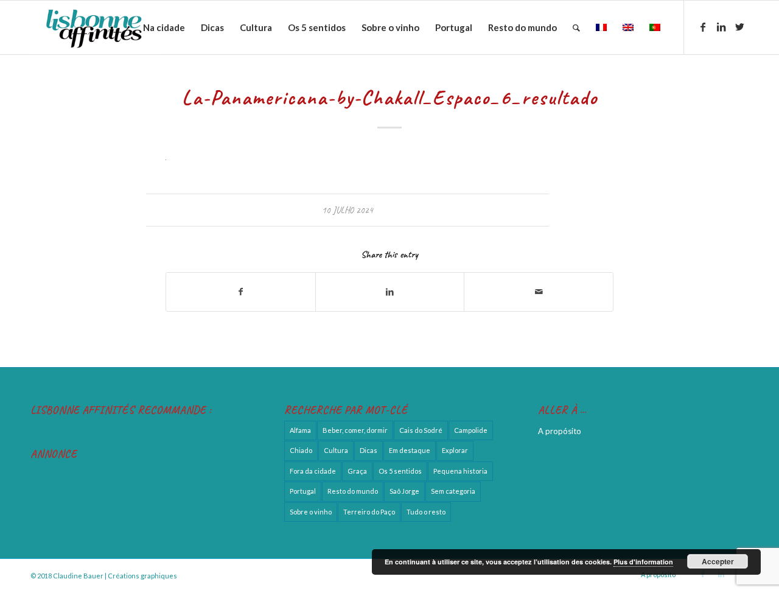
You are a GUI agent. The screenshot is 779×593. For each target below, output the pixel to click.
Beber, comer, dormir (355, 430)
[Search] (576, 27)
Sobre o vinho (311, 512)
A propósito (559, 431)
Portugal (303, 491)
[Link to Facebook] (703, 27)
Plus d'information (643, 561)
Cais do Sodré (420, 430)
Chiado (301, 450)
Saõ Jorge (404, 491)
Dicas (368, 450)
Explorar (455, 450)
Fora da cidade (313, 471)
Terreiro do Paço (369, 512)
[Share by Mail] (538, 292)
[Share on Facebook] (240, 292)
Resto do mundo (352, 491)
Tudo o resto (426, 512)
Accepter (718, 561)
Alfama (300, 430)
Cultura (336, 450)
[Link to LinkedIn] (721, 27)
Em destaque (409, 450)
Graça (357, 471)
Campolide (470, 430)
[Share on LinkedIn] (390, 292)
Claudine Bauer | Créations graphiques (115, 576)
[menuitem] (164, 27)
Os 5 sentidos (400, 471)
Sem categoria (453, 491)
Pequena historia (460, 471)
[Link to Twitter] (739, 27)
